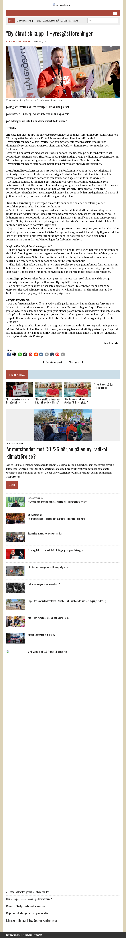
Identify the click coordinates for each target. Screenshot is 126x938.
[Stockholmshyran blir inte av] (15, 641)
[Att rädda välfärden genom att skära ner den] (15, 624)
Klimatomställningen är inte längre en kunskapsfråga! (31, 920)
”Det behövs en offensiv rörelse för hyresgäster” (76, 400)
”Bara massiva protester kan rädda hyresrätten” (18, 401)
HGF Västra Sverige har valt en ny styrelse (48, 567)
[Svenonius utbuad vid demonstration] (15, 540)
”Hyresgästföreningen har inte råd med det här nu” (47, 401)
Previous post (54, 362)
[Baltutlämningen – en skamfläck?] (15, 590)
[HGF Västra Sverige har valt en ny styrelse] (15, 573)
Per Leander (24, 41)
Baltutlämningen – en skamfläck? (44, 584)
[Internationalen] (63, 5)
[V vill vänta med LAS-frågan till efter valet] (15, 878)
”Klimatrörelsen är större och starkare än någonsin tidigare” (57, 519)
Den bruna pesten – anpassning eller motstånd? (29, 899)
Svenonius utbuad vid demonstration (45, 533)
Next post (74, 362)
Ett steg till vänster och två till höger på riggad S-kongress (56, 550)
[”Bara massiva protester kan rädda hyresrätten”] (19, 395)
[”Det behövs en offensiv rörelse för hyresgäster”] (77, 395)
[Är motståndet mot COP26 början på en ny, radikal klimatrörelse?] (63, 439)
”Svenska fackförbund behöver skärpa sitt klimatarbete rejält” (57, 502)
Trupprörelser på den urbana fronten (103, 386)
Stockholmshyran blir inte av (41, 635)
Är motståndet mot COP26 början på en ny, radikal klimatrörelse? (56, 452)
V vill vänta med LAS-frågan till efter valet (48, 651)
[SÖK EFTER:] (102, 20)
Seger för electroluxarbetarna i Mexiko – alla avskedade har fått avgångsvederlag (67, 601)
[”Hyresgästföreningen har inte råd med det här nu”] (48, 395)
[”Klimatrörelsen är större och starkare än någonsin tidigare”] (15, 521)
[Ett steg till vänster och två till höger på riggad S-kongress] (15, 557)
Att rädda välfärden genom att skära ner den (49, 618)
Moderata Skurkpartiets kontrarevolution (25, 906)
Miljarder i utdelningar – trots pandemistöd (27, 913)
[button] (9, 354)
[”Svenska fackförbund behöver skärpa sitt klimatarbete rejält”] (15, 504)
